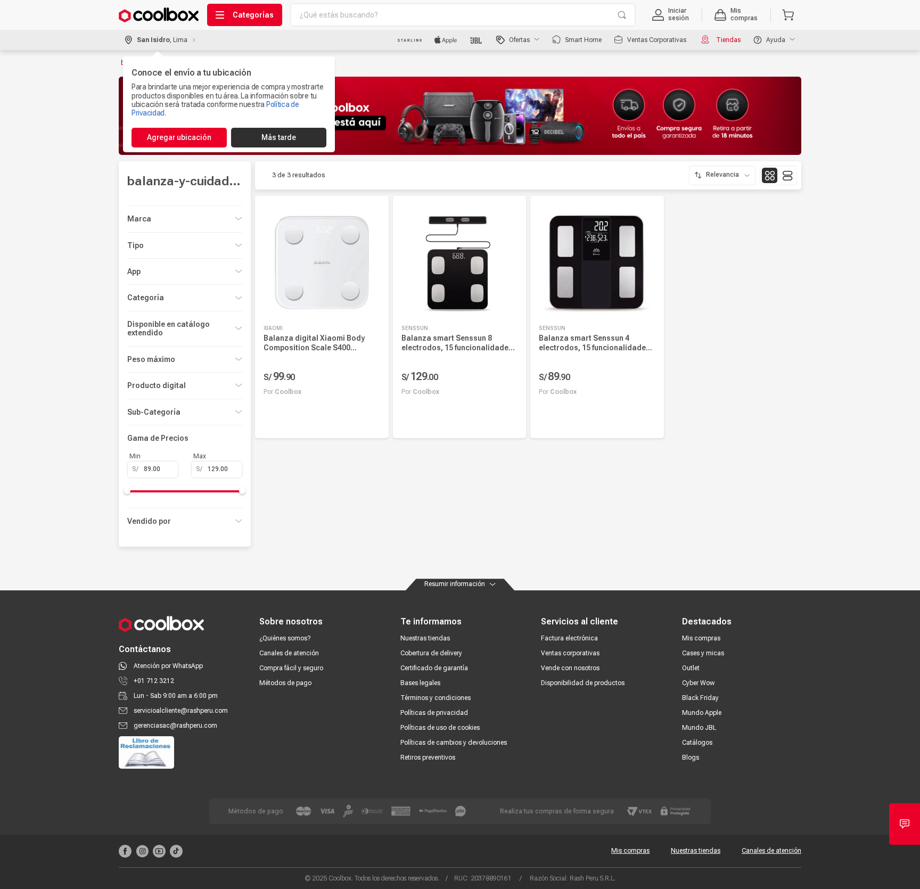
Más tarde (278, 137)
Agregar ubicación (179, 137)
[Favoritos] (372, 420)
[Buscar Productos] (622, 15)
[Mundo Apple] (446, 40)
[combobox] (463, 15)
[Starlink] (409, 40)
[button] (670, 15)
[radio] (769, 175)
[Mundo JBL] (477, 40)
